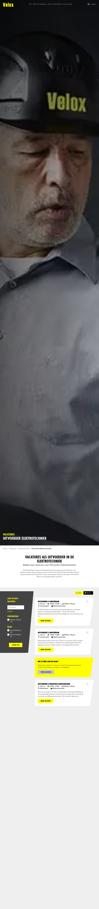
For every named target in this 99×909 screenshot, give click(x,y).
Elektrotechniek (23, 548)
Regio (9, 626)
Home (5, 548)
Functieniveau (12, 616)
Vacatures (13, 548)
